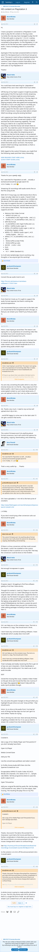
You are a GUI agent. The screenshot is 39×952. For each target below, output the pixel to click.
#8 (37, 405)
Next (20, 903)
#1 (37, 24)
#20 (37, 866)
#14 (37, 581)
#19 (37, 807)
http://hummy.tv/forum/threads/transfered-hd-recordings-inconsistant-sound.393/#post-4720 (18, 847)
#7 (37, 359)
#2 (37, 82)
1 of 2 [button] (14, 903)
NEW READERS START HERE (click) (12, 157)
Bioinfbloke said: (7, 363)
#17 (37, 697)
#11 (37, 479)
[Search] (37, 2)
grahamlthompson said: (9, 483)
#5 (37, 296)
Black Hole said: (6, 534)
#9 (37, 430)
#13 (37, 565)
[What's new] (33, 2)
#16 (37, 646)
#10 (37, 450)
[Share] (34, 24)
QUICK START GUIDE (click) (10, 160)
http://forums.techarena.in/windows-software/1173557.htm (14, 282)
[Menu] (2, 2)
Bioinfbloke (6, 12)
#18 (37, 734)
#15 (37, 622)
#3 (37, 172)
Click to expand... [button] (20, 379)
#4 (37, 273)
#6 (37, 326)
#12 (37, 530)
